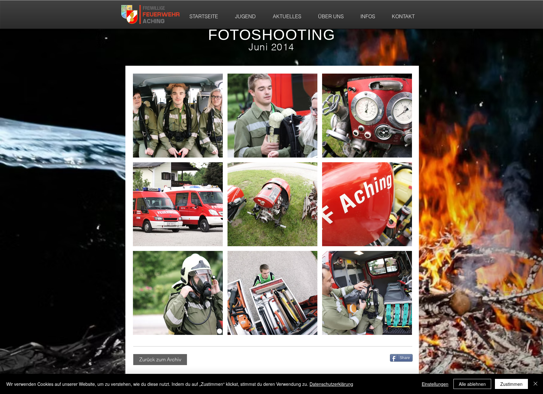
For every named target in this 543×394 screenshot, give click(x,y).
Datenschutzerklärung (331, 384)
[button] (178, 116)
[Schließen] (535, 384)
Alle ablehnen (472, 384)
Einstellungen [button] (435, 384)
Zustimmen (511, 384)
